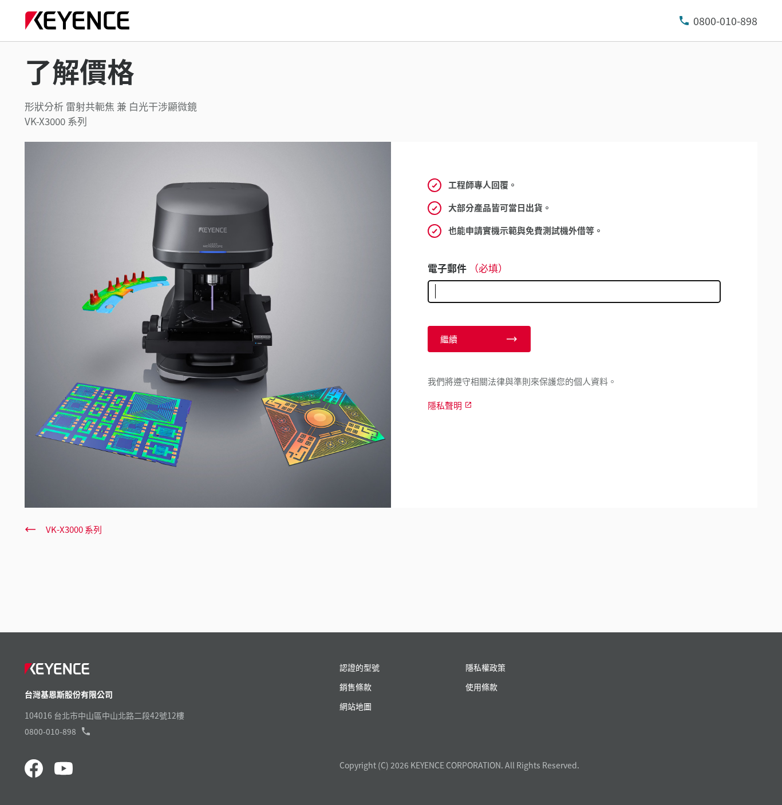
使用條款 (481, 686)
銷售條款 (355, 686)
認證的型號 (359, 667)
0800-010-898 (725, 20)
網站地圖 (355, 706)
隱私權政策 (485, 667)
